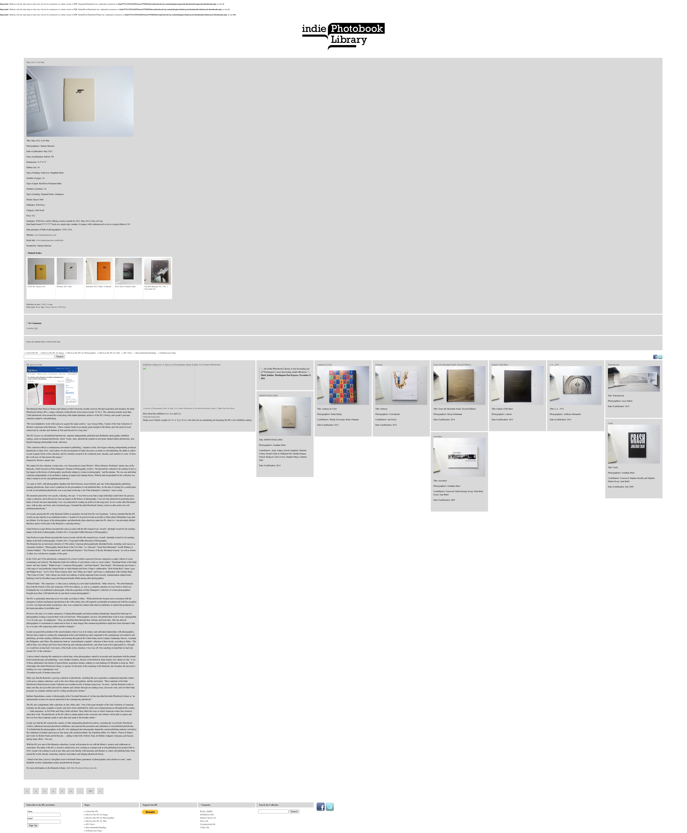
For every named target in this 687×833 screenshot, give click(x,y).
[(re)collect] (459, 476)
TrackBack (32, 328)
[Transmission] (634, 391)
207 (90, 791)
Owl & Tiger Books (178, 419)
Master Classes (206, 817)
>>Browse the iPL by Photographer (80, 352)
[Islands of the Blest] (518, 404)
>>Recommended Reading (145, 352)
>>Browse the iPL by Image (52, 352)
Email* (30, 818)
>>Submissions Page (167, 352)
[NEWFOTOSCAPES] (285, 435)
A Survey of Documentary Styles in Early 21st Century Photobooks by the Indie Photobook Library (179, 408)
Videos (203, 827)
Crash (610, 423)
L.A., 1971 (554, 364)
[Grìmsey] (401, 404)
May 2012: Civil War (35, 62)
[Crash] (634, 463)
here (167, 413)
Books (38, 307)
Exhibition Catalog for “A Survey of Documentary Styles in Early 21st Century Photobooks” (182, 364)
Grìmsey (379, 364)
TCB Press (62, 307)
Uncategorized (206, 824)
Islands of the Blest (500, 364)
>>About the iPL (31, 352)
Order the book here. (151, 416)
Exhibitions (205, 814)
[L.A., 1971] (576, 404)
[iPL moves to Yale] (52, 404)
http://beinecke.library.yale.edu (84, 767)
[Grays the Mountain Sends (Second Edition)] (459, 404)
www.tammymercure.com (45, 234)
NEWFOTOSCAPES (268, 395)
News (202, 820)
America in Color (324, 364)
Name (29, 811)
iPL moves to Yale (34, 364)
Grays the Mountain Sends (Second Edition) (452, 364)
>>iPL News (126, 352)
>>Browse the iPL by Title (108, 352)
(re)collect (437, 436)
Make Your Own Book (226, 408)
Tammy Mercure (51, 307)
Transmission (613, 364)
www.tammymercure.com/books (50, 240)
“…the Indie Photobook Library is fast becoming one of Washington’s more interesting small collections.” (285, 370)
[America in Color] (343, 404)
